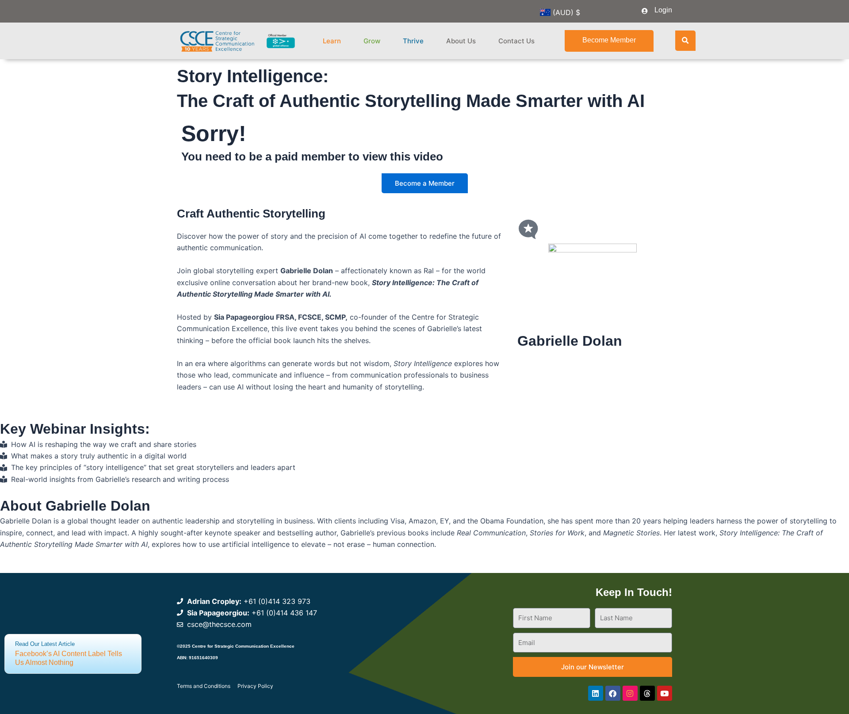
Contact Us (516, 41)
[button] (685, 41)
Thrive (413, 41)
